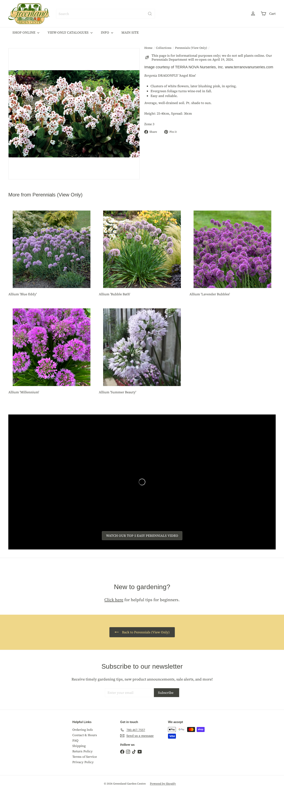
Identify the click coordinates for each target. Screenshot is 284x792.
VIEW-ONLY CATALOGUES (68, 32)
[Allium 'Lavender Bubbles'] (232, 254)
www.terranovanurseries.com (249, 67)
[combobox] (105, 13)
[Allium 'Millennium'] (51, 352)
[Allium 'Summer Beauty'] (142, 352)
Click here (113, 600)
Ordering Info (82, 729)
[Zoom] (74, 113)
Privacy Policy (83, 762)
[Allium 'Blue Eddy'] (51, 254)
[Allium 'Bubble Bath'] (142, 254)
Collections (164, 48)
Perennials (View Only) (191, 48)
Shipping (79, 746)
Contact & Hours (84, 735)
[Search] (150, 13)
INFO (105, 32)
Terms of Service (84, 756)
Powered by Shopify (163, 783)
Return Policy (82, 751)
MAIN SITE (130, 32)
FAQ (75, 740)
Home (148, 48)
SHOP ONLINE (24, 32)
